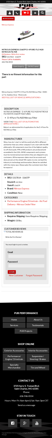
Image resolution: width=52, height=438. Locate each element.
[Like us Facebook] (12, 423)
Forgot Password (34, 275)
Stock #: (11, 182)
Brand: (10, 188)
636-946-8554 (26, 396)
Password (13, 261)
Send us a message (26, 405)
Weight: (11, 220)
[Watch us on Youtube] (37, 423)
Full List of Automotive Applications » (21, 122)
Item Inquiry (19, 66)
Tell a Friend (33, 66)
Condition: (12, 193)
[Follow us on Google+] (25, 423)
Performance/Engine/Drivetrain (22, 201)
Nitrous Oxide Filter (26, 204)
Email (10, 252)
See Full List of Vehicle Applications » (21, 97)
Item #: (10, 185)
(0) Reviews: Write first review (13, 54)
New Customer (16, 275)
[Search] (42, 13)
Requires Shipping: (16, 216)
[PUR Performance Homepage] (26, 7)
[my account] (10, 13)
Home (14, 319)
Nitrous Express (8, 25)
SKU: (4, 56)
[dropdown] (35, 13)
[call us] (17, 13)
